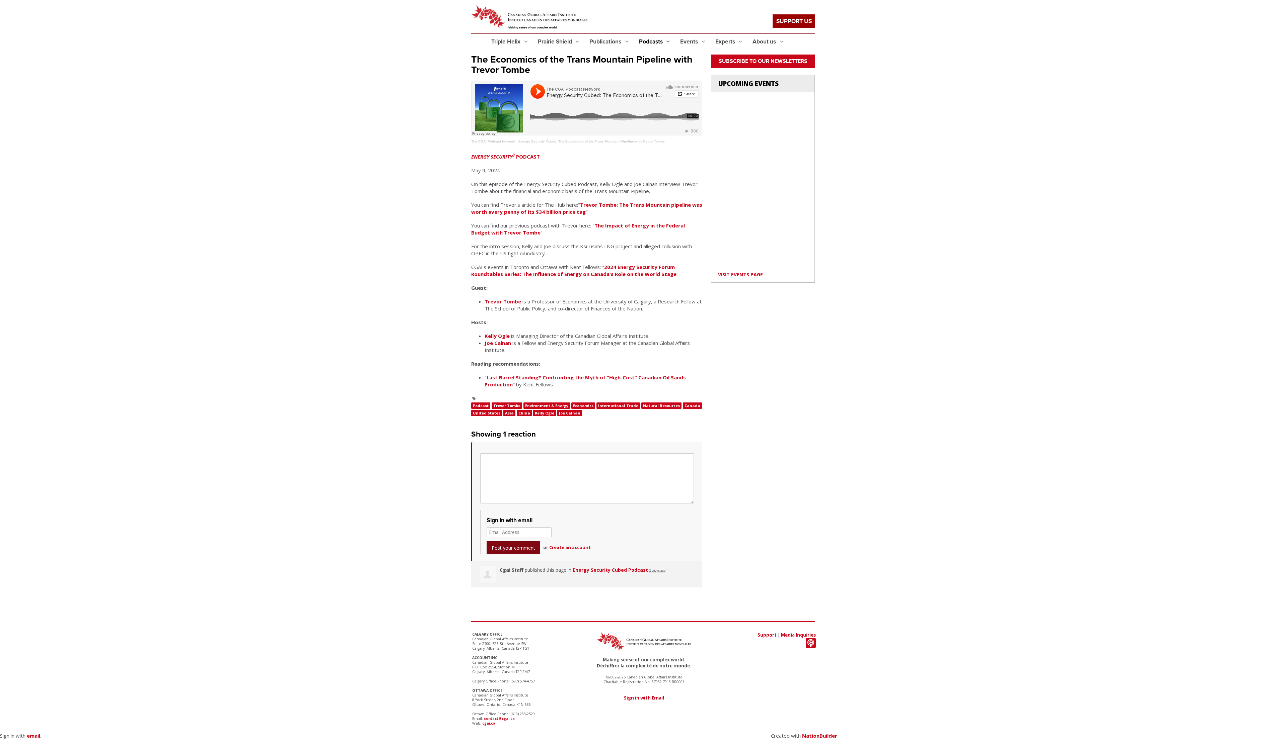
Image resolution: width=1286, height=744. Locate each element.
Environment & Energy (546, 405)
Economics (583, 405)
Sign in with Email (644, 698)
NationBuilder (819, 735)
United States (486, 412)
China (524, 412)
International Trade (618, 405)
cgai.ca (488, 723)
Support (767, 635)
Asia (509, 412)
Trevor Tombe (503, 301)
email (33, 735)
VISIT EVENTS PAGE (740, 274)
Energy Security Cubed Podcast (610, 570)
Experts (725, 41)
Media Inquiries (798, 635)
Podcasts (651, 41)
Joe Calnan (498, 343)
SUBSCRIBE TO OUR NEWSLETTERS (763, 61)
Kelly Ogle (497, 336)
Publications (606, 41)
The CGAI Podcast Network (493, 141)
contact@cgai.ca (499, 718)
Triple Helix (506, 41)
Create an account (570, 547)
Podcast (481, 405)
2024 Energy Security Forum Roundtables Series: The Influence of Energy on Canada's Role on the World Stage (573, 270)
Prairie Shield (555, 41)
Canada (692, 405)
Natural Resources (661, 405)
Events (689, 41)
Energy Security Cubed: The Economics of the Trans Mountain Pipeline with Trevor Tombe (591, 141)
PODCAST (505, 156)
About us (765, 41)
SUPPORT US (794, 21)
